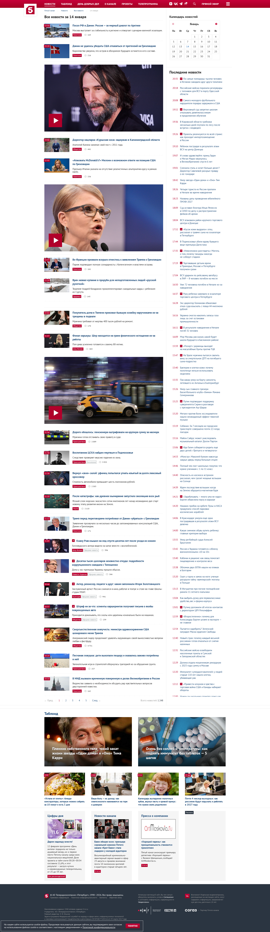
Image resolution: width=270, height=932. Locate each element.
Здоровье (77, 296)
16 (201, 46)
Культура (76, 596)
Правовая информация (59, 897)
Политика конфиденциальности (84, 897)
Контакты (103, 897)
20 (180, 51)
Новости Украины (80, 574)
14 (187, 46)
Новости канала (105, 816)
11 (215, 41)
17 (208, 46)
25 (215, 51)
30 (201, 56)
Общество (77, 149)
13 (180, 46)
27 (180, 56)
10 (208, 41)
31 (208, 56)
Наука (75, 508)
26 (173, 56)
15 (194, 46)
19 (173, 51)
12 (173, 46)
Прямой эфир (210, 3)
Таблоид (51, 713)
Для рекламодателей (56, 876)
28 (187, 56)
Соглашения (168, 897)
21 (187, 51)
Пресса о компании (154, 816)
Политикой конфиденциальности (98, 927)
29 (194, 56)
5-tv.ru (97, 871)
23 (201, 51)
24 (208, 51)
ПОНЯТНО (133, 925)
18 (215, 46)
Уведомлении (143, 902)
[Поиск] (194, 3)
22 (194, 51)
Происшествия (79, 441)
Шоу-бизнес (78, 349)
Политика (77, 35)
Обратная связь (115, 897)
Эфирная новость (91, 550)
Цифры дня (55, 816)
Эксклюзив (91, 462)
